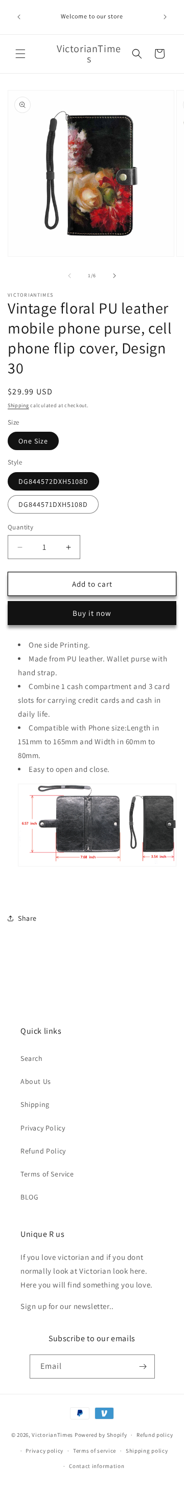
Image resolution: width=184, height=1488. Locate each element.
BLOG (29, 1197)
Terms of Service (47, 1174)
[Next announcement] (165, 17)
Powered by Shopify (101, 1434)
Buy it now (92, 613)
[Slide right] (114, 275)
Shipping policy (147, 1450)
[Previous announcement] (19, 17)
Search (31, 1058)
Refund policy (154, 1434)
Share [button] (27, 918)
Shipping (18, 405)
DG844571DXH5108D (53, 504)
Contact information (96, 1466)
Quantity (20, 527)
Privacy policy (44, 1450)
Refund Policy (43, 1151)
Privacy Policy (42, 1127)
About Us (35, 1081)
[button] (20, 53)
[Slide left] (69, 275)
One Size (33, 441)
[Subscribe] (143, 1366)
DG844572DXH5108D (53, 481)
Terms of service (94, 1450)
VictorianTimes (52, 1434)
